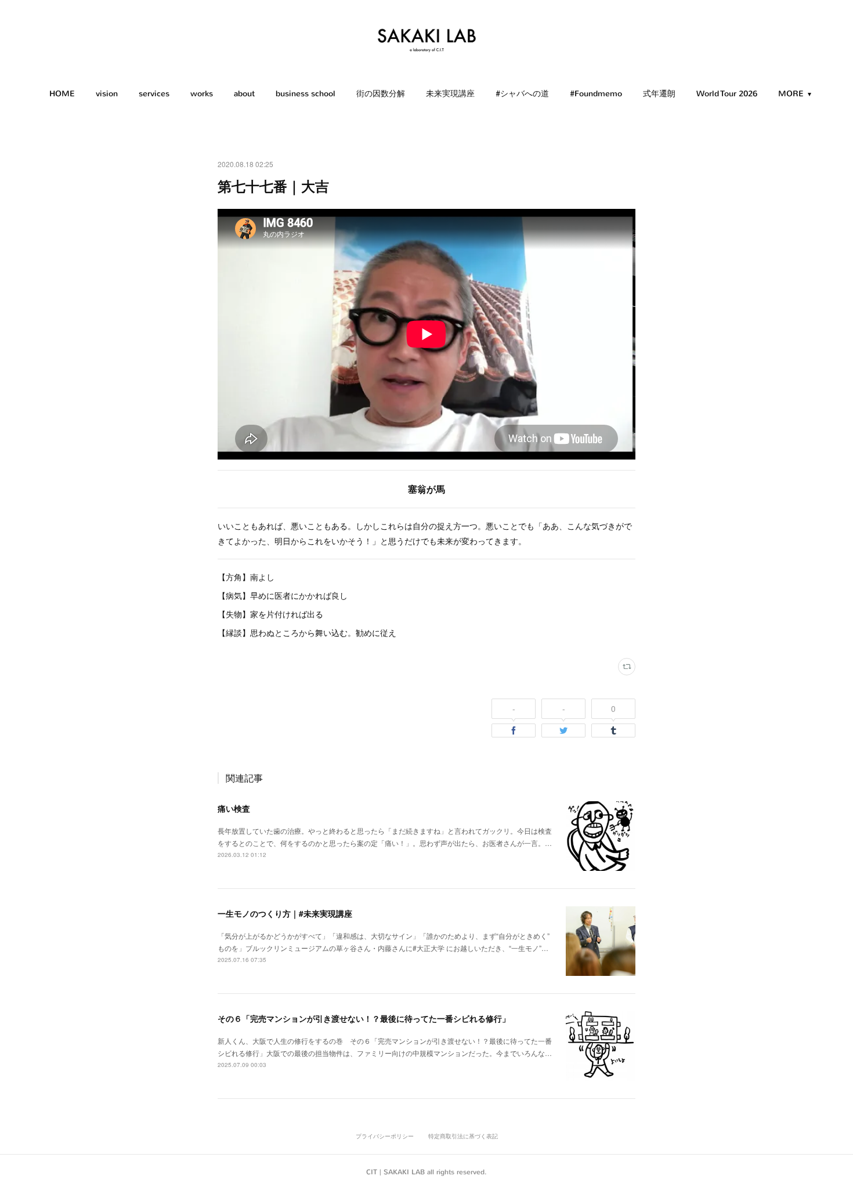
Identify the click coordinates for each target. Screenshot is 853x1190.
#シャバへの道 (522, 93)
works (201, 93)
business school (305, 93)
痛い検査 (234, 808)
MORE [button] (791, 93)
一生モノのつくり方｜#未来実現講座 (285, 913)
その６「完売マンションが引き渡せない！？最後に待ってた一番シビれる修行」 (364, 1018)
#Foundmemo (596, 93)
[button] (62, 94)
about (244, 93)
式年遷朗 (659, 93)
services (154, 93)
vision (107, 93)
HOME (62, 93)
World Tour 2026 (726, 93)
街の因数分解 (380, 93)
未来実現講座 (450, 93)
